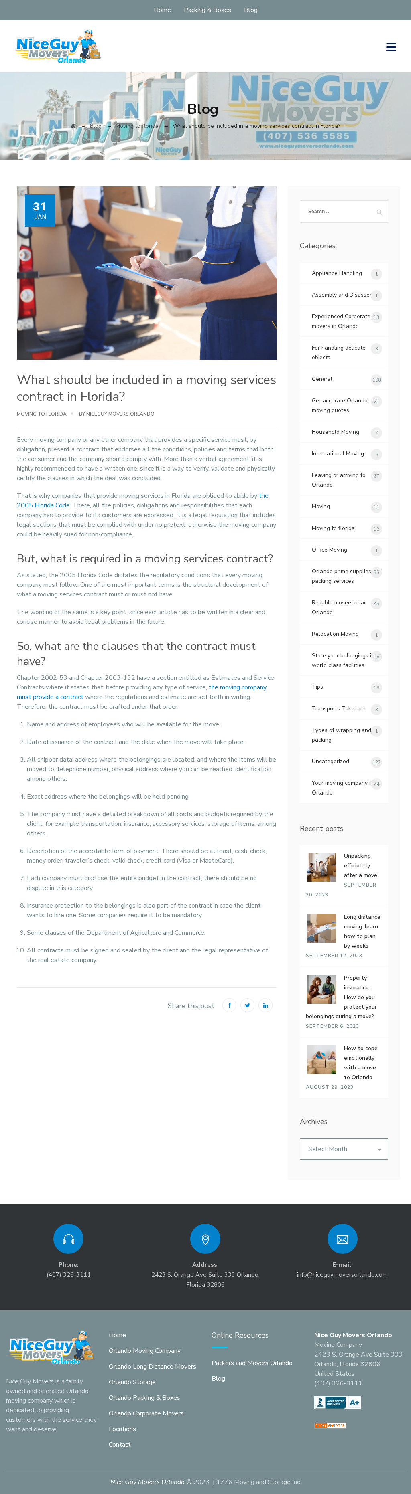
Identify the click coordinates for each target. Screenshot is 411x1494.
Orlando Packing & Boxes (144, 1397)
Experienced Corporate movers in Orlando (341, 321)
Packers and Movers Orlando (252, 1363)
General (322, 379)
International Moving (338, 453)
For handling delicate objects (339, 352)
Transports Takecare (339, 708)
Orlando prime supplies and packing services (347, 576)
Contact (120, 1444)
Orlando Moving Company (145, 1350)
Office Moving (329, 550)
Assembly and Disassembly (347, 295)
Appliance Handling (337, 273)
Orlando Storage (132, 1382)
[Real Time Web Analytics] (330, 1425)
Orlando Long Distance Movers (152, 1366)
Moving (321, 506)
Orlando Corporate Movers (146, 1413)
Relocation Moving (335, 634)
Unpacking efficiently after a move (360, 865)
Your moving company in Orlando (343, 788)
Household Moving (335, 432)
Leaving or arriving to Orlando (339, 480)
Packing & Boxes (207, 10)
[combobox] (344, 1149)
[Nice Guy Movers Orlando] (57, 46)
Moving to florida (42, 414)
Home (162, 10)
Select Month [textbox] (327, 1149)
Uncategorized (330, 761)
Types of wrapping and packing (341, 735)
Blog (251, 10)
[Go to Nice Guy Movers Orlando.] (73, 126)
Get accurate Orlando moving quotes (340, 405)
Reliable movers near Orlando (339, 607)
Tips (317, 687)
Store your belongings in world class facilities (343, 660)
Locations (122, 1429)
